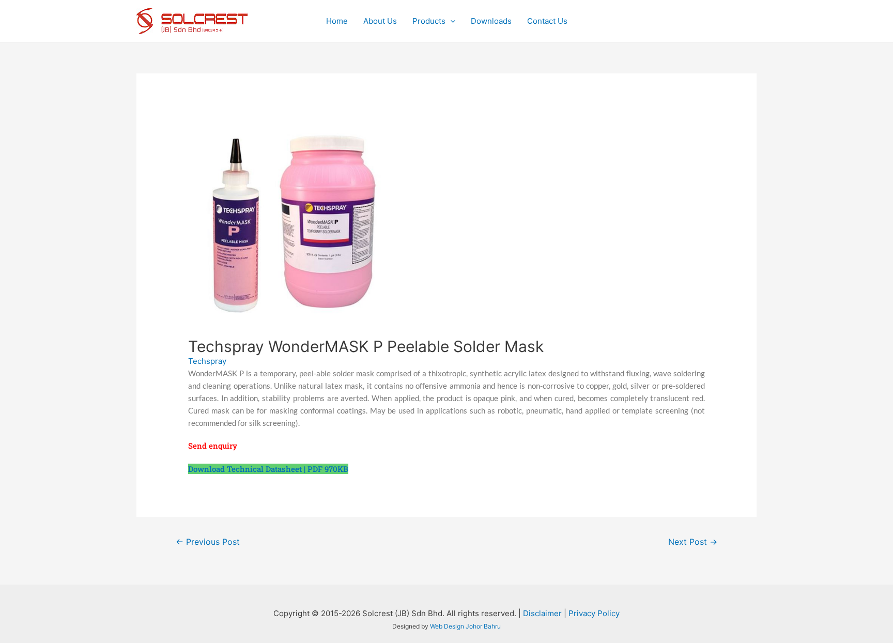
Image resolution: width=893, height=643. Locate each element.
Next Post (692, 542)
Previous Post (208, 542)
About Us (380, 21)
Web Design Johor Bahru (465, 626)
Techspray (207, 361)
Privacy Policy (594, 613)
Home (337, 21)
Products (428, 21)
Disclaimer (542, 613)
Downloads (491, 21)
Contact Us (547, 21)
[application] (450, 21)
